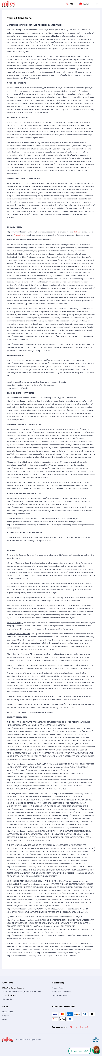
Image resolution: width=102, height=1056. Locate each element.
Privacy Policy (20, 235)
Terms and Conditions (61, 991)
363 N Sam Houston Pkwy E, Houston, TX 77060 (21, 991)
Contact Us (7, 999)
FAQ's (4, 1019)
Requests (6, 1015)
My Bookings (7, 1012)
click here (77, 232)
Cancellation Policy (60, 995)
